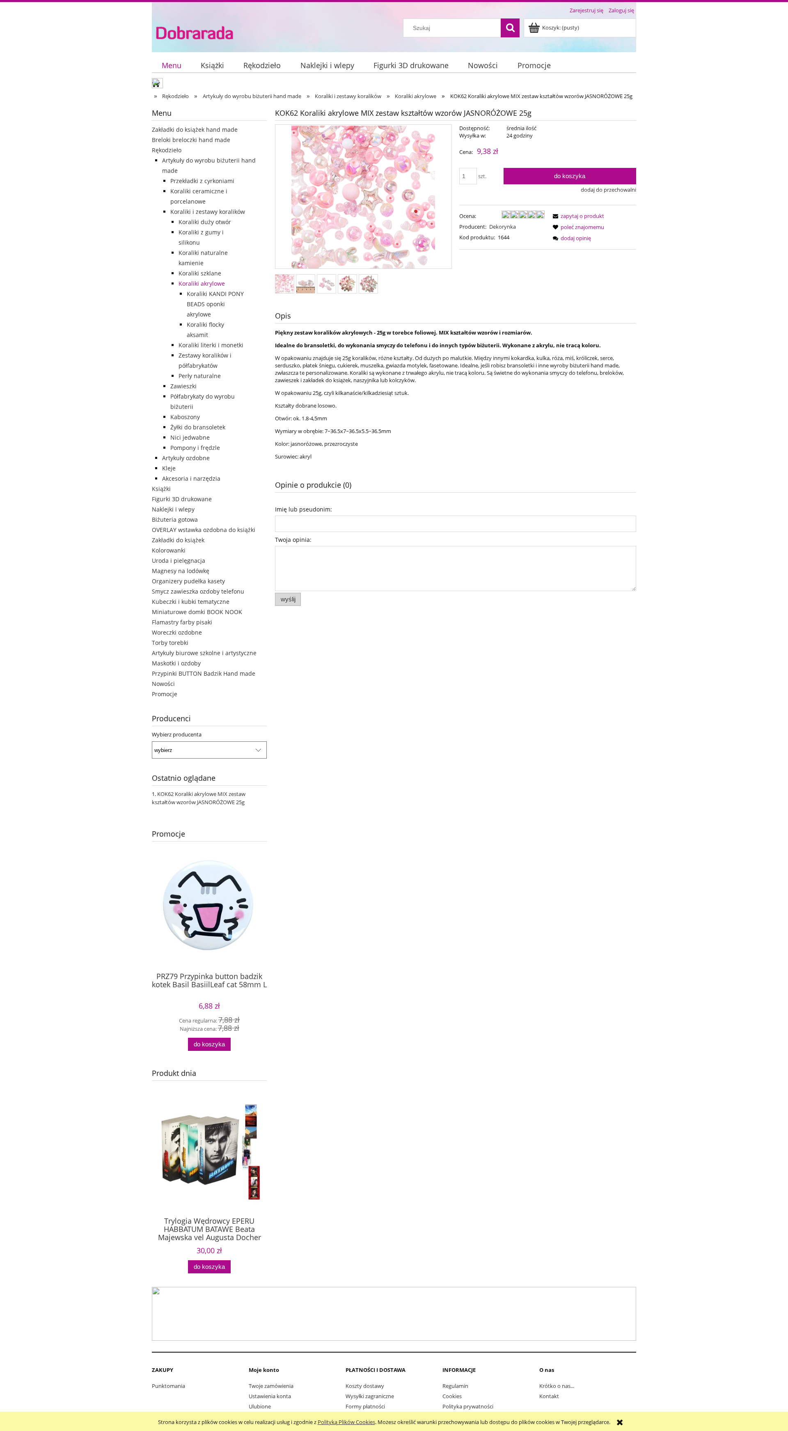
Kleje (169, 468)
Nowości (163, 684)
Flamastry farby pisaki (182, 622)
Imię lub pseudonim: (303, 509)
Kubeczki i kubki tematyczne (190, 601)
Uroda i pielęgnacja (178, 560)
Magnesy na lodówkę (180, 571)
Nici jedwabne (190, 437)
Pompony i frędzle (195, 448)
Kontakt (549, 1396)
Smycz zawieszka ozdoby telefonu (198, 591)
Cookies (452, 1396)
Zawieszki (183, 386)
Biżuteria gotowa (175, 519)
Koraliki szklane (200, 273)
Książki (161, 489)
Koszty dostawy (365, 1386)
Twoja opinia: (293, 540)
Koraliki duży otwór (205, 222)
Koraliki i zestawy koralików (207, 212)
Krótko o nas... (556, 1386)
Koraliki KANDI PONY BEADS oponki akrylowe (215, 304)
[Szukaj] (510, 27)
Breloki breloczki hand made (191, 140)
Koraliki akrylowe (202, 283)
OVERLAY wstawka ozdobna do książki (203, 530)
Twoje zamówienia (271, 1386)
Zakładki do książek (178, 540)
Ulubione (260, 1406)
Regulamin (455, 1386)
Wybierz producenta (177, 734)
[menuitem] (171, 65)
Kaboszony (185, 417)
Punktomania (168, 1386)
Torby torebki (170, 643)
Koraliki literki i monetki (211, 345)
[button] (577, 216)
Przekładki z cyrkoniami (202, 181)
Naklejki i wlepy (173, 509)
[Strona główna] (194, 32)
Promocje (164, 694)
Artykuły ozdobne (186, 458)
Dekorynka (502, 226)
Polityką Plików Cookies (346, 1422)
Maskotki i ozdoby (176, 663)
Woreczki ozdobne (177, 632)
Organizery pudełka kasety (188, 581)
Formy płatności (365, 1406)
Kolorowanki (169, 550)
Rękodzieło (166, 150)
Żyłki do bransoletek (197, 427)
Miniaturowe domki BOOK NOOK (197, 612)
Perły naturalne (200, 376)
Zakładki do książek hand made (195, 129)
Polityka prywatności (467, 1406)
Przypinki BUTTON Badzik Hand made (203, 673)
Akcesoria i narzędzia (191, 478)
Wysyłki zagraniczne (370, 1396)
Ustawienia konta (270, 1396)
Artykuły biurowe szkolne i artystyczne (204, 653)
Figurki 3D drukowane (182, 499)
